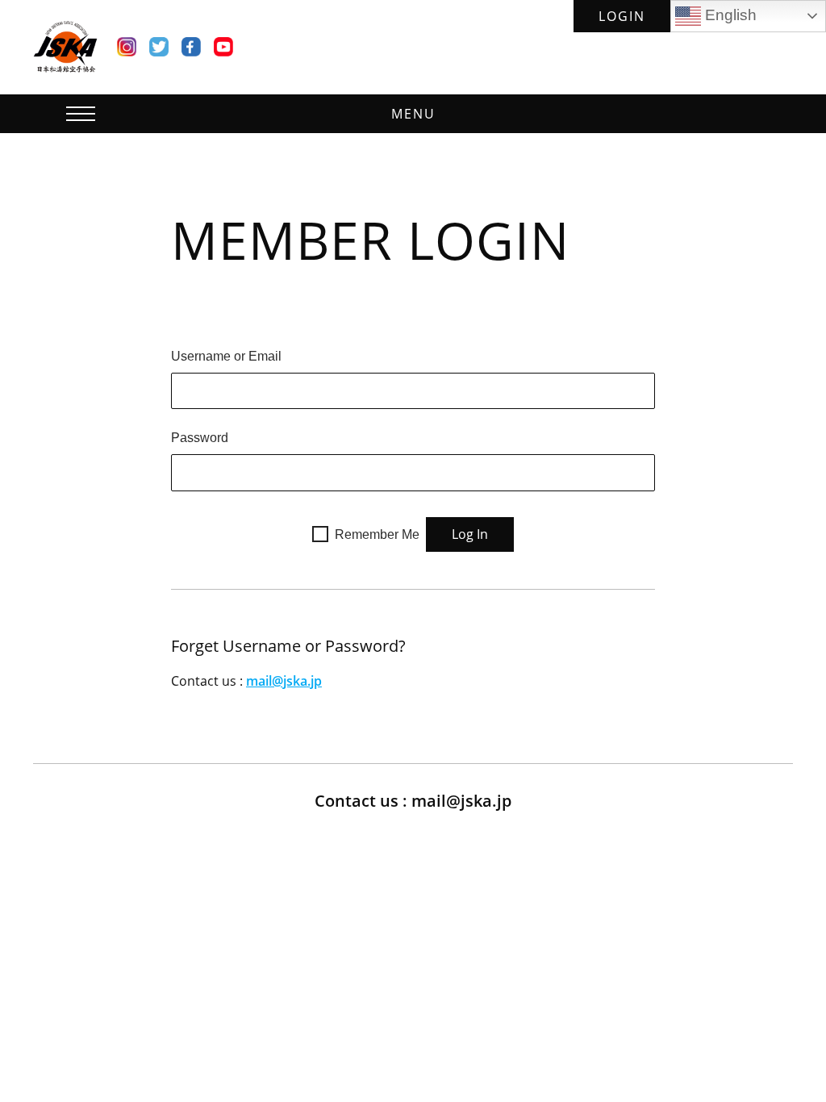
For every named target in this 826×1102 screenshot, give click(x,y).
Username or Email (226, 356)
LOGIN (622, 16)
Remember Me (377, 534)
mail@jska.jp (284, 681)
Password (199, 438)
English (729, 14)
